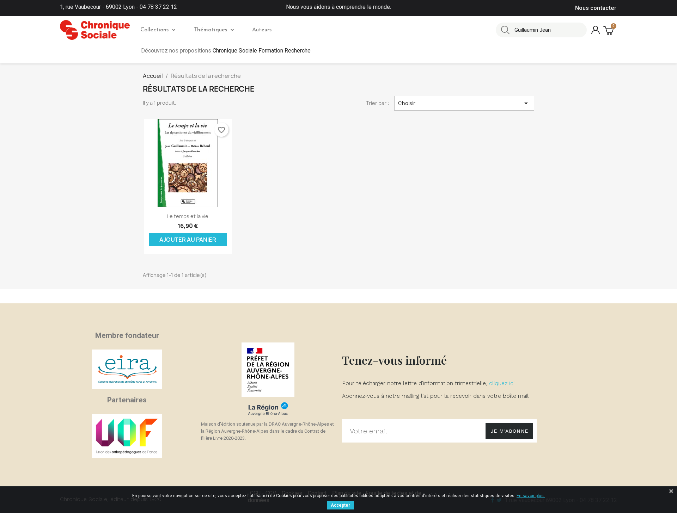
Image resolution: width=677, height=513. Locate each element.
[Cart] (609, 30)
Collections (154, 30)
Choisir (464, 103)
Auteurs (262, 30)
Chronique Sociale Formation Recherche (262, 50)
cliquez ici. (502, 383)
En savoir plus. (531, 495)
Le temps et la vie (187, 216)
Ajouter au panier (187, 239)
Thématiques (210, 30)
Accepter (340, 505)
